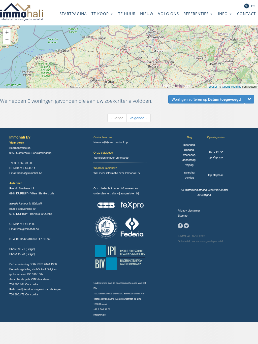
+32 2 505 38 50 (101, 309)
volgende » (138, 117)
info (223, 13)
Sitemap (182, 215)
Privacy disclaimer (189, 210)
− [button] (7, 40)
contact (246, 13)
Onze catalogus (103, 152)
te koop (100, 13)
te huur (127, 13)
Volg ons (168, 13)
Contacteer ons (102, 137)
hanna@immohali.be (29, 173)
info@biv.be (99, 314)
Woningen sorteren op (206, 99)
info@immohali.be (28, 229)
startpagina (73, 13)
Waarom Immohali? (105, 168)
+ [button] (7, 32)
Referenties (196, 13)
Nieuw (146, 13)
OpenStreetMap (231, 86)
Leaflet (213, 86)
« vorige (117, 117)
